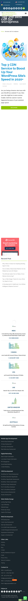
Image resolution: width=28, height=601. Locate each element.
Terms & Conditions (5, 560)
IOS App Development (6, 444)
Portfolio (3, 542)
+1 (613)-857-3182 (21, 2)
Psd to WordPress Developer (8, 487)
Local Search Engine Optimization (9, 459)
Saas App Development (6, 524)
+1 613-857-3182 (14, 378)
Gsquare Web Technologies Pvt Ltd (9, 597)
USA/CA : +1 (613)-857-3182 (7, 572)
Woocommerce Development (8, 492)
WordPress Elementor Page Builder (9, 476)
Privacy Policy (4, 557)
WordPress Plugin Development (8, 484)
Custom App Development (7, 522)
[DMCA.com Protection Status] (23, 600)
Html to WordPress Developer (8, 489)
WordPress (16, 83)
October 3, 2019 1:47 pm (7, 83)
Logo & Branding (5, 504)
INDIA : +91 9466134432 (6, 570)
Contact (3, 550)
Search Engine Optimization (7, 456)
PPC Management (5, 461)
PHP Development (5, 519)
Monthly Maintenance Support (8, 552)
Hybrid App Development (7, 446)
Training (3, 562)
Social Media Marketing (6, 464)
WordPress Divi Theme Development (9, 474)
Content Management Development (9, 529)
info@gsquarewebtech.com (7, 578)
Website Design (4, 507)
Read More (14, 107)
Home (2, 31)
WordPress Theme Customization (9, 481)
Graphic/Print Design (6, 512)
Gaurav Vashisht (22, 83)
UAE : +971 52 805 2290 (6, 575)
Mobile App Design (5, 509)
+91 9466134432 (6, 5)
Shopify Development (6, 494)
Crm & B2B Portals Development (8, 527)
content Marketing (5, 466)
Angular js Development (7, 535)
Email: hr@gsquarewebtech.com (8, 583)
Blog (2, 547)
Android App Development (7, 441)
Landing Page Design (6, 502)
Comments (4, 86)
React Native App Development (8, 449)
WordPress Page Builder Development (10, 479)
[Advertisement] (14, 177)
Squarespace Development (7, 532)
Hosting (3, 544)
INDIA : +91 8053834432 (6, 580)
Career (2, 555)
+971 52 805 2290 (6, 2)
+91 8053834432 (18, 4)
